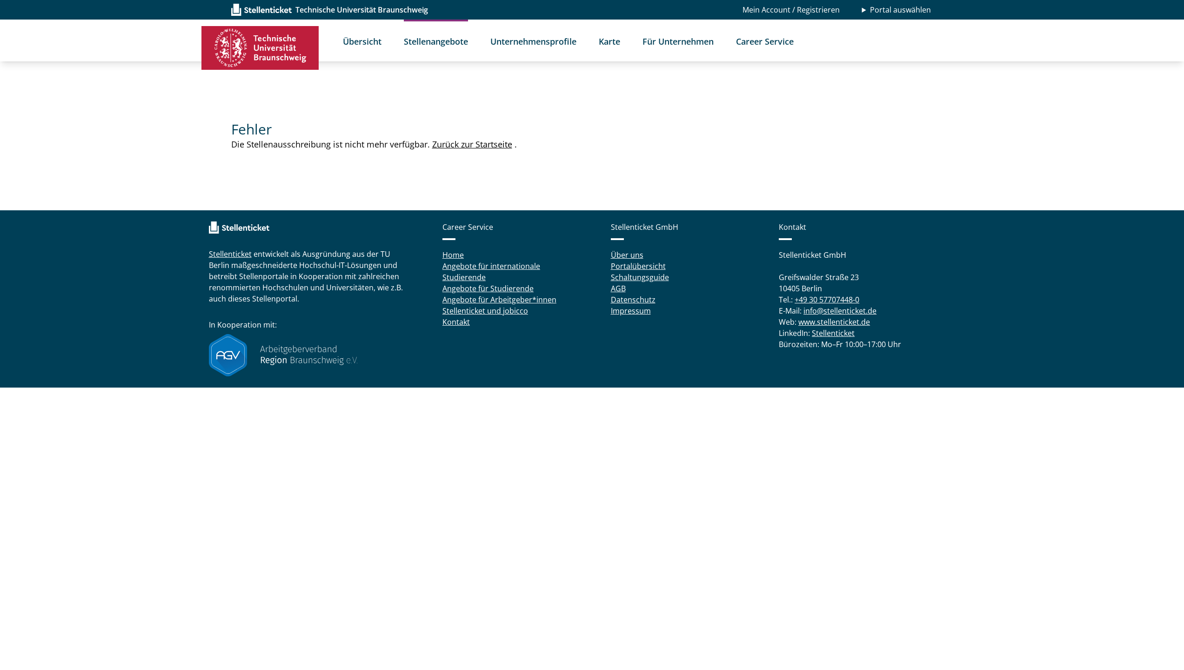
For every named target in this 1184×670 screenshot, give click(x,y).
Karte (609, 41)
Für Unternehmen (678, 41)
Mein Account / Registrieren (791, 10)
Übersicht (362, 41)
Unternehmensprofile (533, 41)
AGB (618, 288)
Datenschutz (633, 300)
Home (453, 255)
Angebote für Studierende (488, 288)
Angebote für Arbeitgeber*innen (499, 300)
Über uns (627, 255)
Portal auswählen (900, 9)
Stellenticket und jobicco (485, 311)
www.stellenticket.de (834, 322)
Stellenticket (230, 254)
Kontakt (456, 322)
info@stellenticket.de (839, 311)
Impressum (631, 311)
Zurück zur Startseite (472, 144)
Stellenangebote (436, 41)
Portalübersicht (638, 266)
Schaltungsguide (640, 277)
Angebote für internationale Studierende (491, 271)
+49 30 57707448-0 (827, 300)
